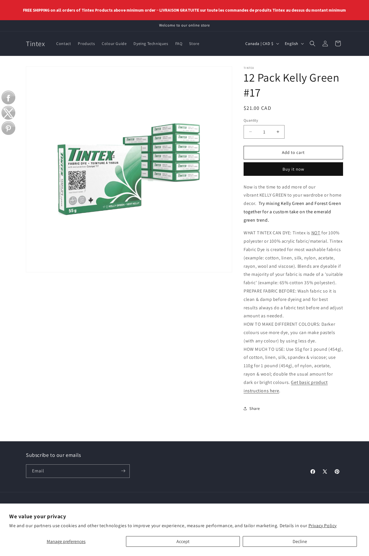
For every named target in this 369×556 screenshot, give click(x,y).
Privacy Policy (322, 526)
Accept (182, 541)
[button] (312, 43)
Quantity (251, 120)
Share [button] (254, 408)
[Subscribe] (123, 471)
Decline (300, 541)
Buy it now (293, 169)
